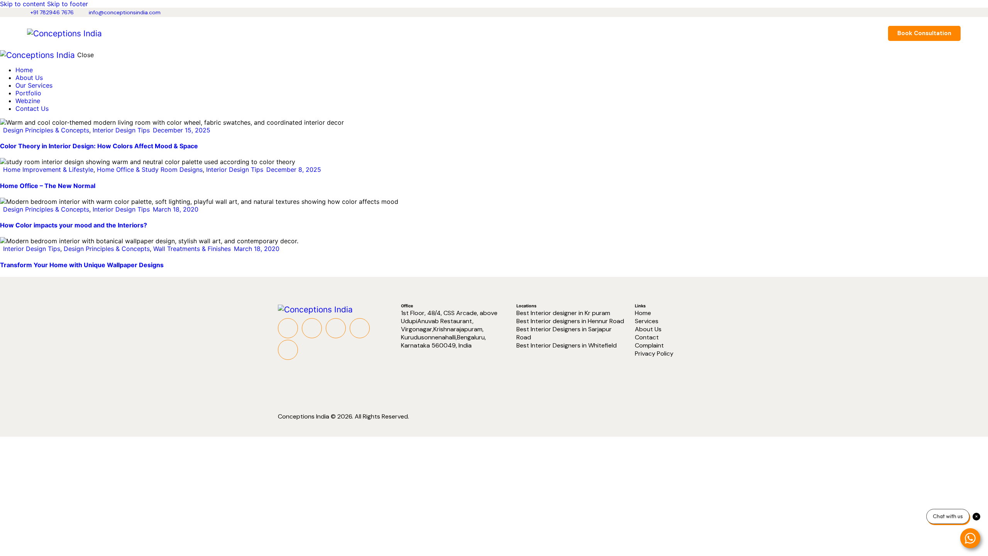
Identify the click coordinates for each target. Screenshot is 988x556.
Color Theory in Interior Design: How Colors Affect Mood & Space (99, 146)
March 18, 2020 (175, 209)
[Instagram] (360, 328)
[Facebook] (288, 328)
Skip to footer (67, 4)
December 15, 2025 (181, 130)
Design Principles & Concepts (46, 130)
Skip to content (22, 4)
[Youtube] (336, 328)
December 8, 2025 (293, 169)
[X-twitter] (312, 328)
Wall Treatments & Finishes (192, 249)
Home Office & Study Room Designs (150, 169)
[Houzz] (288, 350)
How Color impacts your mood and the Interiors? (73, 225)
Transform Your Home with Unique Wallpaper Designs (82, 265)
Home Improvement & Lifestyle (48, 169)
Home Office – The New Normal (47, 186)
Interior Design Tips (121, 130)
